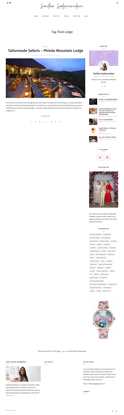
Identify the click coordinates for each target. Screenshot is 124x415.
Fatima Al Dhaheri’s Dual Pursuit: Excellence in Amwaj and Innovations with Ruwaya (107, 111)
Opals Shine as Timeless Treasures (107, 129)
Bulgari (113, 241)
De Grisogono (95, 251)
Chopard (93, 247)
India (103, 261)
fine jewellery (101, 254)
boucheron (94, 241)
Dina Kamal (111, 251)
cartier (92, 244)
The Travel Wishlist (106, 119)
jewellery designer (105, 264)
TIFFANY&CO (107, 287)
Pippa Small (104, 274)
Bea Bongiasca (95, 238)
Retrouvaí (103, 277)
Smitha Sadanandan (62, 6)
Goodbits (13, 410)
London (108, 267)
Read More (9, 395)
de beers (113, 247)
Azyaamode (107, 234)
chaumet (107, 244)
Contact (86, 391)
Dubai (92, 254)
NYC (91, 274)
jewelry (92, 267)
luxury (92, 271)
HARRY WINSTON (101, 257)
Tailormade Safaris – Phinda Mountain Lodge (45, 50)
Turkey (98, 291)
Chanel (99, 244)
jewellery (93, 264)
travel (45, 46)
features (102, 101)
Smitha (58, 55)
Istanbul (109, 261)
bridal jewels (104, 241)
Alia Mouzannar (95, 234)
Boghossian (106, 238)
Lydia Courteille (102, 271)
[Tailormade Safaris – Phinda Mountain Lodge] (45, 78)
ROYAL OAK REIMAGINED (108, 99)
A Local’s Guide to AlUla (107, 137)
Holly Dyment (94, 261)
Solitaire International (98, 284)
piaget (96, 274)
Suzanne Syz (112, 284)
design (103, 251)
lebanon (100, 267)
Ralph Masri (94, 277)
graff (92, 257)
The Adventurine (96, 287)
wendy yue (106, 291)
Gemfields (111, 254)
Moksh (112, 271)
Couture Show (103, 247)
